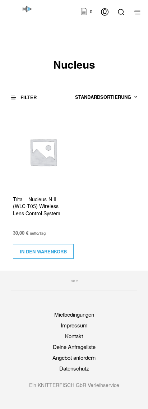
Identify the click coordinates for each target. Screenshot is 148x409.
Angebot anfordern (74, 357)
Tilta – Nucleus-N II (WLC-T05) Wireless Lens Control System (36, 206)
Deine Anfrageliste (74, 346)
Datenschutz (74, 368)
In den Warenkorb (43, 251)
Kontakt (74, 336)
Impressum (74, 325)
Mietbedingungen (74, 314)
